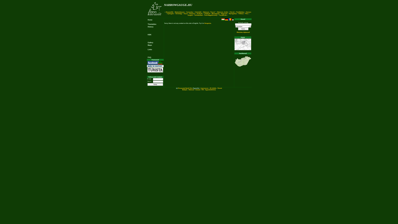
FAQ (149, 57)
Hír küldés (213, 88)
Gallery (150, 42)
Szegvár (190, 15)
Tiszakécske (223, 15)
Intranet (197, 90)
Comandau (189, 12)
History (150, 27)
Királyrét (199, 13)
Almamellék (169, 12)
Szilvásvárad (198, 15)
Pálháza (241, 13)
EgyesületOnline (210, 90)
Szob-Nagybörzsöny (210, 15)
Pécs (246, 13)
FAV (202, 90)
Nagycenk (224, 13)
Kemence (192, 13)
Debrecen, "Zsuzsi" (209, 12)
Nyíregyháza (233, 13)
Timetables (152, 24)
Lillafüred (207, 13)
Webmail (191, 90)
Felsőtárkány (240, 12)
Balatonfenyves (180, 12)
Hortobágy (178, 13)
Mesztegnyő (215, 13)
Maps (150, 45)
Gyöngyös (170, 13)
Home (150, 20)
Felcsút (232, 12)
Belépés (184, 90)
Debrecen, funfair (222, 12)
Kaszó (186, 13)
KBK (149, 35)
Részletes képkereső (243, 32)
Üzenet (220, 88)
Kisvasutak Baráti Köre (185, 88)
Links (150, 49)
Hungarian (207, 23)
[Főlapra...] (155, 17)
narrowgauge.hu (178, 4)
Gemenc (248, 12)
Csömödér (198, 12)
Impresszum (205, 88)
